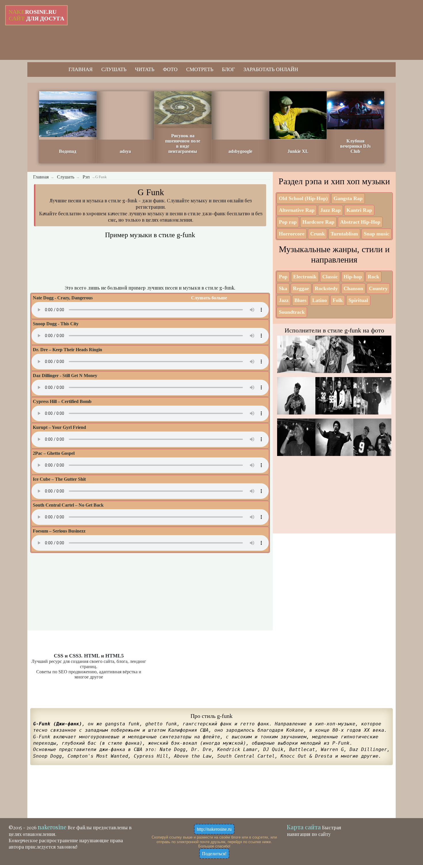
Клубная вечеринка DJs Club (355, 146)
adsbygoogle (240, 151)
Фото (170, 69)
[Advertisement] (191, 29)
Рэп (86, 177)
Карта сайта (304, 827)
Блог (228, 69)
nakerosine (52, 827)
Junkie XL (297, 151)
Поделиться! (214, 853)
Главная (80, 69)
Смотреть (199, 69)
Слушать (113, 69)
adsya (125, 151)
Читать (144, 69)
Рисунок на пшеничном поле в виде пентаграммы (182, 143)
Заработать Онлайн (270, 69)
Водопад (67, 151)
